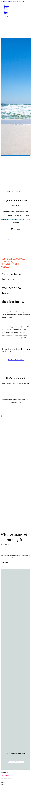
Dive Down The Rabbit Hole (16, 360)
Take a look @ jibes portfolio (16, 762)
